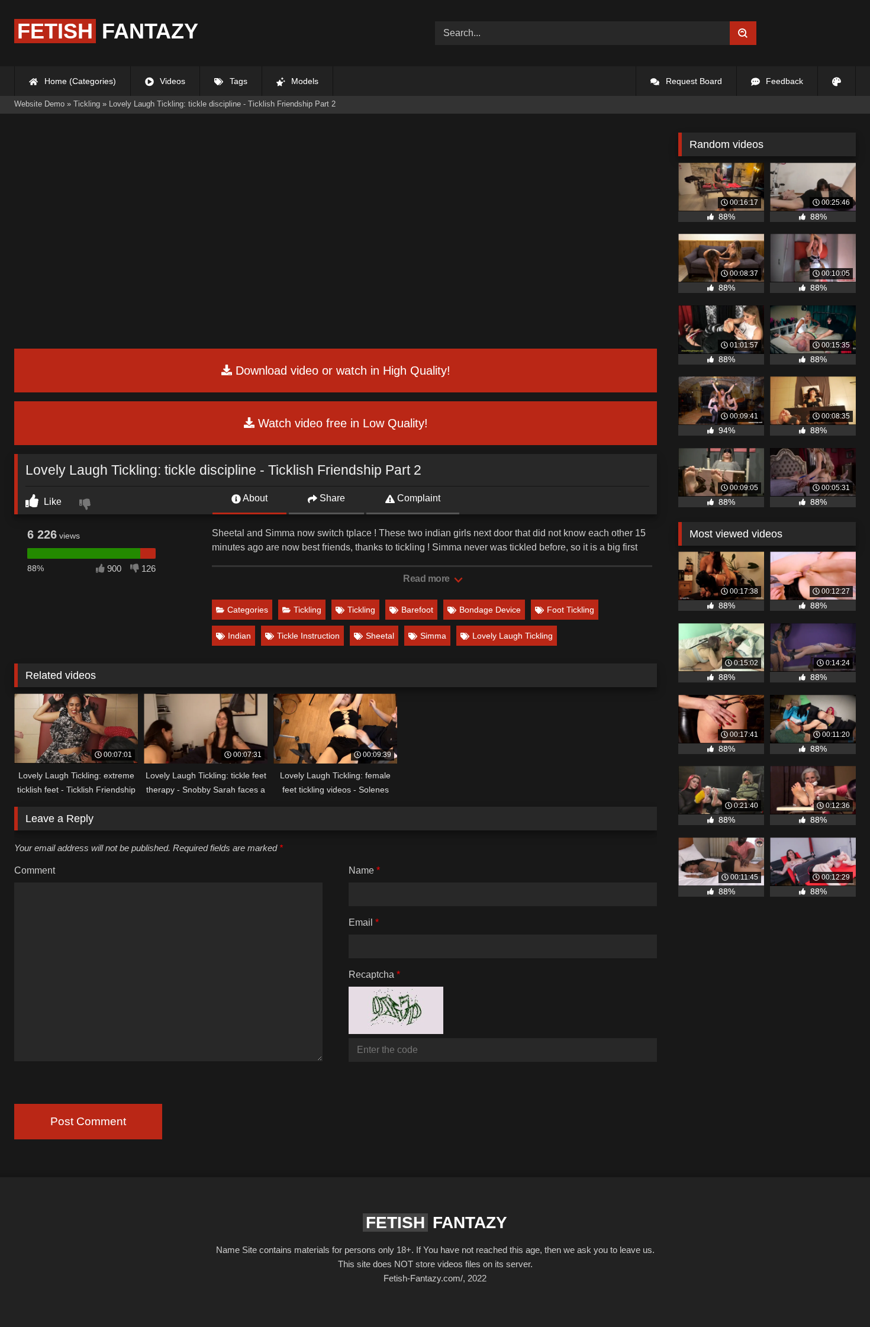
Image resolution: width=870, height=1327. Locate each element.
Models (303, 81)
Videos (171, 81)
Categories (247, 609)
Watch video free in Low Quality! (341, 423)
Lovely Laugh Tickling (512, 635)
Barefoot (417, 609)
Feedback (783, 81)
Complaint (417, 498)
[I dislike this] (86, 505)
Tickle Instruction (308, 635)
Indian (239, 635)
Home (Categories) (79, 81)
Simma (433, 635)
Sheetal (380, 635)
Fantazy (107, 31)
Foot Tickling (570, 609)
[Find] (743, 33)
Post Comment (88, 1121)
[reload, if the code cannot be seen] (396, 1031)
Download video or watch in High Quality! (341, 370)
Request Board (692, 81)
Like (51, 502)
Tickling (307, 609)
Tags (237, 81)
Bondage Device (490, 609)
